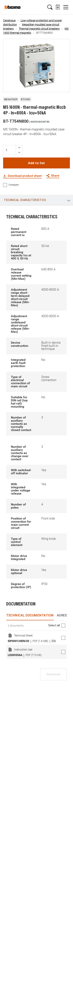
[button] (50, 7)
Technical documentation (30, 615)
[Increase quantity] (19, 147)
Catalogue (9, 20)
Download (53, 674)
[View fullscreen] (63, 86)
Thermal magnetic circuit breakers (39, 28)
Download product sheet (25, 176)
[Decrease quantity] (19, 152)
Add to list (36, 163)
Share (55, 175)
